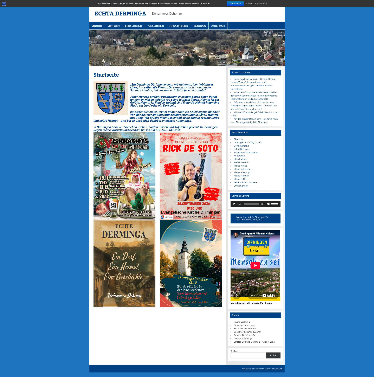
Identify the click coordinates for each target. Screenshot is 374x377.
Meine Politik (240, 179)
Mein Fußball (240, 159)
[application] (255, 204)
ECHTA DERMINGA (120, 13)
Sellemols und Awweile (245, 182)
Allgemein (239, 139)
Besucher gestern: (243, 328)
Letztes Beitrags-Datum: (246, 342)
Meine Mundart (241, 175)
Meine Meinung (242, 172)
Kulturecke (239, 155)
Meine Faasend (241, 162)
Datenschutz (218, 25)
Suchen (234, 351)
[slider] (275, 203)
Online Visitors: (241, 322)
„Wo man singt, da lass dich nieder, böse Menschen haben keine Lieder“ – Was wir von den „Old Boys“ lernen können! (254, 105)
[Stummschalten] (268, 203)
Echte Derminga (242, 149)
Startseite (97, 25)
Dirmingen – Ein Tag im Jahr (248, 142)
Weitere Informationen (256, 3)
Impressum (200, 25)
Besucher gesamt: (243, 332)
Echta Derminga (133, 25)
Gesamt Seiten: (242, 338)
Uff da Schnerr (241, 185)
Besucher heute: (242, 325)
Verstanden (235, 3)
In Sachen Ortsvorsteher (246, 152)
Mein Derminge (156, 25)
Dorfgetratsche (241, 145)
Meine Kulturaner (242, 169)
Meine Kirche (240, 165)
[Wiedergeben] (234, 203)
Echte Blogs (114, 25)
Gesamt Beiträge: (243, 335)
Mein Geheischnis (178, 25)
